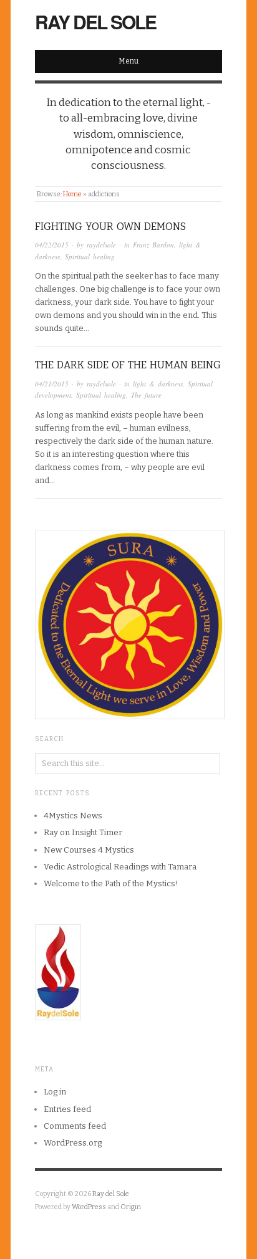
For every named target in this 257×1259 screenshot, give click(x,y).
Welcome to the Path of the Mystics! (111, 883)
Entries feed (67, 1109)
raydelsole (101, 244)
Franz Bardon (153, 244)
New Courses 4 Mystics (89, 849)
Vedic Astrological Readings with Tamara (120, 866)
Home (72, 194)
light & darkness (158, 383)
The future (146, 395)
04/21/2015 (52, 383)
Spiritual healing (90, 256)
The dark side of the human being (128, 365)
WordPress (89, 1207)
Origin (130, 1207)
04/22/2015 (52, 244)
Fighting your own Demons (110, 226)
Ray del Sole (95, 21)
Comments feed (75, 1126)
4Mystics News (73, 815)
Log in (55, 1091)
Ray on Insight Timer (83, 832)
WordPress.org (73, 1142)
